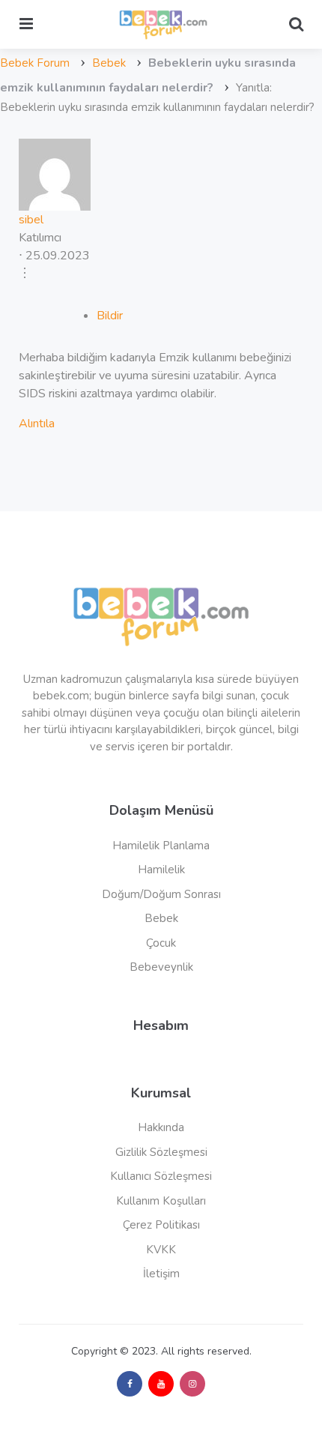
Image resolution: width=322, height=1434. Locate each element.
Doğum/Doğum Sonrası (161, 894)
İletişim (161, 1273)
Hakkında (161, 1127)
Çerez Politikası (161, 1224)
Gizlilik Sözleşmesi (161, 1152)
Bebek (109, 62)
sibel (31, 219)
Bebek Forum (35, 62)
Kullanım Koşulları (161, 1200)
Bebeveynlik (161, 966)
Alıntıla (37, 423)
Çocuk (161, 943)
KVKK (161, 1249)
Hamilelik (161, 869)
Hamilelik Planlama (161, 845)
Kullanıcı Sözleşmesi (161, 1176)
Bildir (110, 315)
